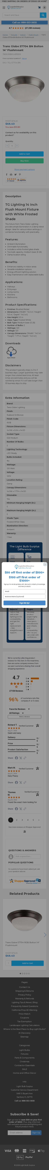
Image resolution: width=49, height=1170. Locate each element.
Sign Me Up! (24, 603)
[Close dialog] (45, 564)
